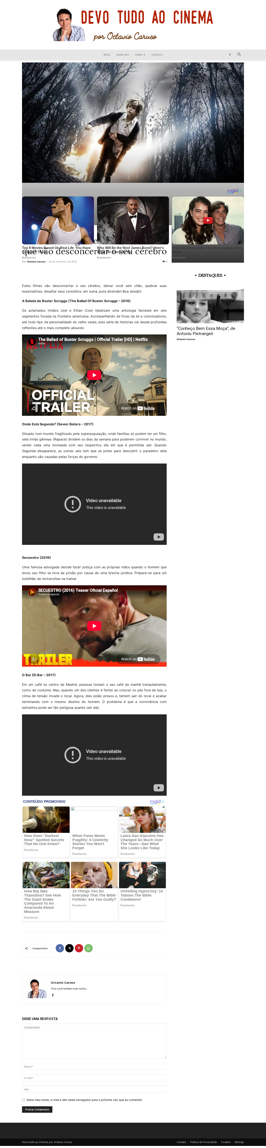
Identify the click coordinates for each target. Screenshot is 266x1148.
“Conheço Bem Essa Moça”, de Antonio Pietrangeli (206, 331)
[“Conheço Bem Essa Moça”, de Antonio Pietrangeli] (210, 306)
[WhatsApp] (88, 948)
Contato (157, 54)
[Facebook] (230, 55)
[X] (69, 948)
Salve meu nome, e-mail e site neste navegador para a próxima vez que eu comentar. (84, 1100)
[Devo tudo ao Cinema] (133, 25)
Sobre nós (122, 54)
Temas (138, 54)
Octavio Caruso (63, 982)
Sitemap (239, 1142)
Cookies (225, 1142)
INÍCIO (106, 54)
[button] (239, 55)
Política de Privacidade (203, 1142)
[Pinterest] (79, 948)
